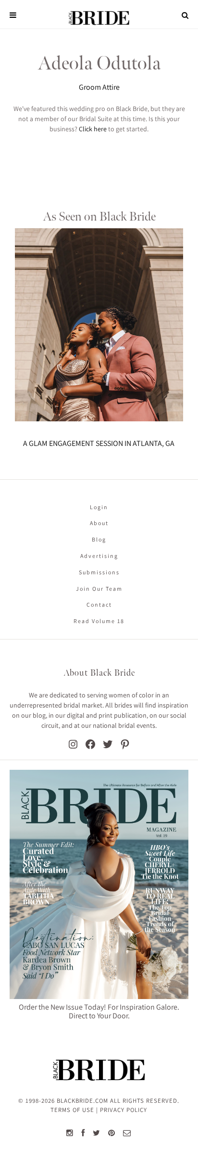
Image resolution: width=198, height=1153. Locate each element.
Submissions (99, 572)
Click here (93, 129)
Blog (99, 539)
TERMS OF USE (72, 1110)
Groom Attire (99, 87)
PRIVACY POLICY (123, 1110)
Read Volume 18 (99, 621)
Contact (99, 604)
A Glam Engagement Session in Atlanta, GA (98, 443)
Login (99, 507)
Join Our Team (99, 588)
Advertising (99, 555)
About (99, 523)
